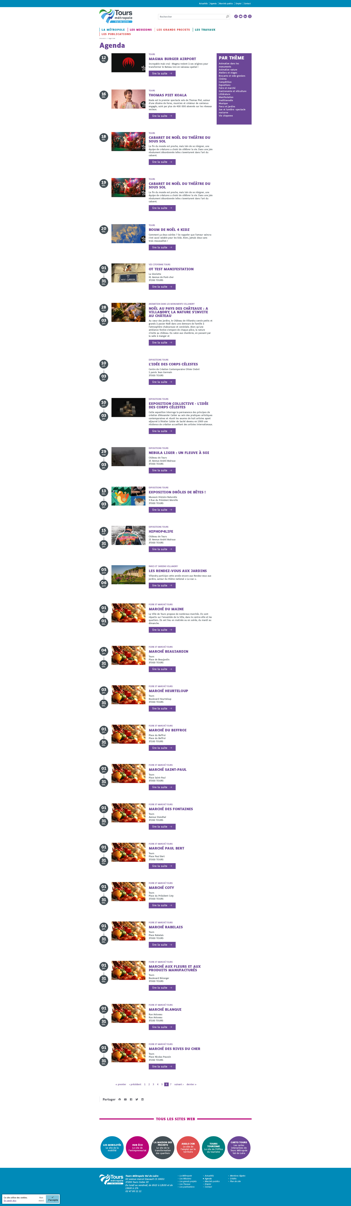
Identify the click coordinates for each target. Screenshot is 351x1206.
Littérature (224, 94)
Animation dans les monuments (229, 65)
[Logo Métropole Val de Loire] (111, 1183)
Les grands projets (173, 29)
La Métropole (113, 29)
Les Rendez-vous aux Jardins (178, 571)
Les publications (116, 34)
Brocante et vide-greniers (232, 75)
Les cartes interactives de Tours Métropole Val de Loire (238, 1147)
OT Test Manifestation (171, 269)
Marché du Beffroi (168, 730)
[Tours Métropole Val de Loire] (115, 16)
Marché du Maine (166, 609)
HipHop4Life (161, 531)
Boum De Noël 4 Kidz (169, 229)
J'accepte (53, 1199)
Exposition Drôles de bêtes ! (177, 492)
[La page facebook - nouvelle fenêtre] (236, 16)
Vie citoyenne (226, 115)
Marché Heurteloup (168, 691)
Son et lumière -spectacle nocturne (232, 111)
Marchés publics (226, 3)
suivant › (178, 1084)
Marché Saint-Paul (168, 769)
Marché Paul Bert (166, 848)
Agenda (213, 3)
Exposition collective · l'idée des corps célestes (178, 405)
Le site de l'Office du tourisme (213, 1147)
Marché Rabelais (166, 927)
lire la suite (159, 73)
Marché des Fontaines (171, 809)
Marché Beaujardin (168, 651)
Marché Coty (161, 887)
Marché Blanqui (165, 1009)
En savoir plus (10, 1201)
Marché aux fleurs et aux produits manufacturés (175, 968)
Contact (247, 3)
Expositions (224, 84)
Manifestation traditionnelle (226, 99)
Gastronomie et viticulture (232, 91)
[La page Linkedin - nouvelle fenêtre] (245, 16)
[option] (112, 1147)
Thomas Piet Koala (168, 95)
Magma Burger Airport (172, 59)
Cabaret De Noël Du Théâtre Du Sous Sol (179, 139)
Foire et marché (227, 87)
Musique (223, 103)
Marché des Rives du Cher (174, 1049)
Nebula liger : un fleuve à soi (179, 453)
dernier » (191, 1084)
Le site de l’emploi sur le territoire (188, 1147)
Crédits (233, 1178)
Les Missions (141, 29)
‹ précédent (135, 1084)
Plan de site (235, 1181)
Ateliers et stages (228, 72)
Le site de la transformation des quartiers (163, 1147)
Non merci (41, 1199)
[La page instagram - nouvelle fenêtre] (250, 16)
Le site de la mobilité (112, 1147)
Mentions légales (237, 1175)
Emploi (238, 3)
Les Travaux (205, 29)
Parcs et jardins (227, 106)
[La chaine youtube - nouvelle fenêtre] (240, 16)
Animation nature (228, 69)
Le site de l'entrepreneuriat (137, 1147)
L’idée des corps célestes (173, 364)
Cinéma (223, 78)
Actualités (203, 3)
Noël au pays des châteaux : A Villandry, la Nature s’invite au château (178, 312)
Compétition (225, 81)
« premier (121, 1084)
